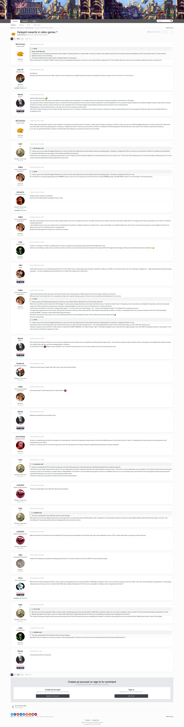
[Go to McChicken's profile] (13, 33)
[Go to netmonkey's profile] (20, 445)
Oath (20, 144)
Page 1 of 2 (28, 38)
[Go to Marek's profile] (20, 103)
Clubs (34, 21)
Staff (28, 25)
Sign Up (168, 2)
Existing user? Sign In (156, 2)
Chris (20, 578)
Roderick (20, 363)
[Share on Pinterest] (35, 714)
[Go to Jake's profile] (20, 274)
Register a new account (52, 696)
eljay (20, 555)
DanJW (20, 69)
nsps (20, 242)
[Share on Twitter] (12, 714)
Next (18, 38)
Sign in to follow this (154, 32)
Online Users (37, 25)
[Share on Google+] (18, 714)
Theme (87, 720)
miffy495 (20, 485)
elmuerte (20, 192)
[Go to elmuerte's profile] (20, 200)
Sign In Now (131, 696)
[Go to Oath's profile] (20, 152)
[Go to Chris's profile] (20, 586)
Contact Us (95, 720)
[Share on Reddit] (26, 714)
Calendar (21, 25)
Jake (20, 265)
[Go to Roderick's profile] (20, 372)
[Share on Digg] (21, 714)
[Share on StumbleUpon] (29, 714)
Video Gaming (43, 35)
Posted (37, 44)
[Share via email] (32, 714)
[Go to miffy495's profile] (20, 494)
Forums (13, 25)
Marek (20, 94)
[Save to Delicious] (24, 714)
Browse (15, 21)
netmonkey (20, 436)
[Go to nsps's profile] (20, 250)
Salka (20, 167)
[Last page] (22, 39)
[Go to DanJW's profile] (20, 78)
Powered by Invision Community (92, 724)
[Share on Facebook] (15, 714)
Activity (25, 21)
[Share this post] (171, 44)
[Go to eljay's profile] (20, 563)
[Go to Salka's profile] (20, 177)
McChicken (22, 35)
